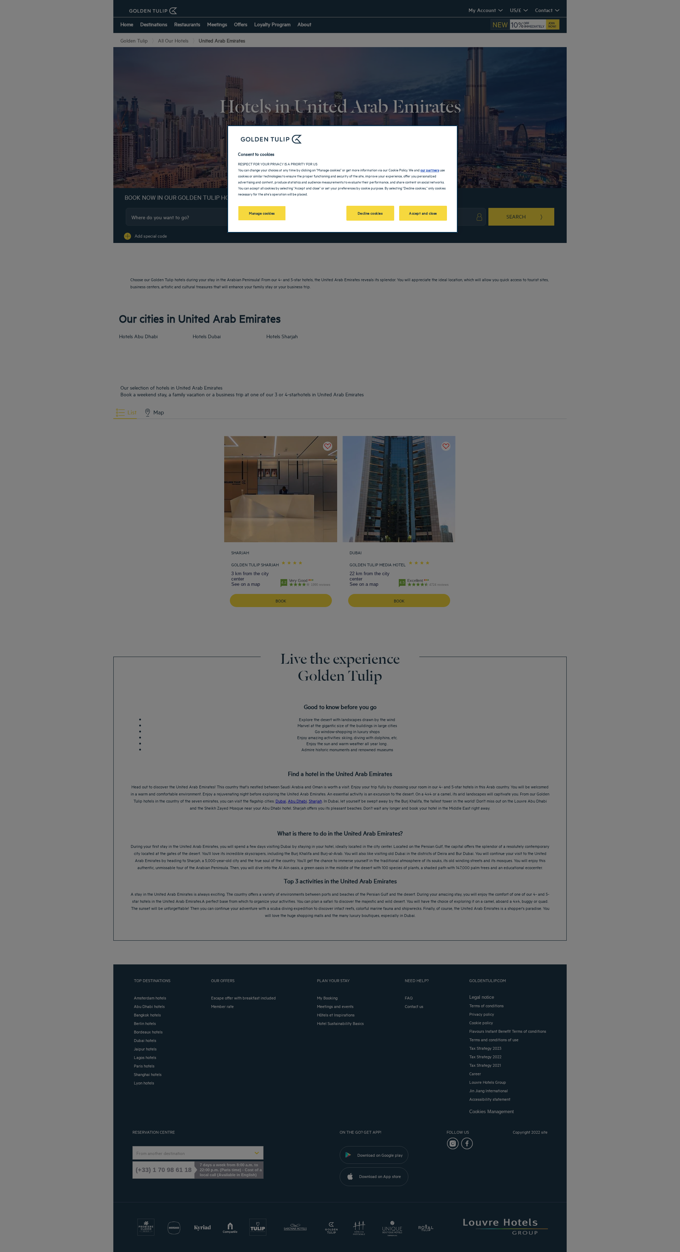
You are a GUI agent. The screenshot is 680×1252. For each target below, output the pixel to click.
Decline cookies (370, 213)
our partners (429, 169)
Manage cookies (262, 213)
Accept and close (423, 213)
